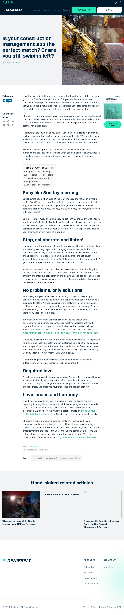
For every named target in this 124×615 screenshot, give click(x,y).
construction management (45, 458)
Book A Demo (84, 10)
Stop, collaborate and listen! (39, 174)
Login (115, 2)
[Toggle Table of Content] (51, 168)
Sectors (46, 10)
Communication (91, 583)
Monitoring (89, 572)
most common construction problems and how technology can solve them (60, 332)
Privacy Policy (105, 607)
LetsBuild (16, 62)
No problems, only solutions (39, 178)
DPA (119, 607)
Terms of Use (89, 607)
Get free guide (113, 124)
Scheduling (89, 567)
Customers (55, 10)
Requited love (32, 181)
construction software (70, 458)
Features (36, 10)
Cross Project (90, 578)
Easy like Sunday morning (38, 171)
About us (108, 567)
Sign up (109, 10)
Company (66, 10)
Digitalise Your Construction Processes (77, 437)
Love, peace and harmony (38, 184)
